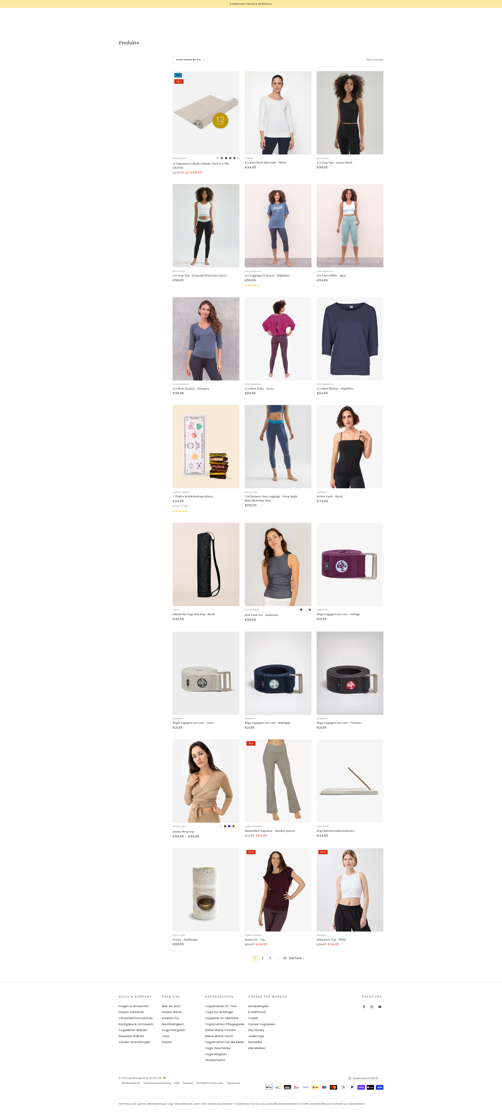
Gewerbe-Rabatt (131, 1036)
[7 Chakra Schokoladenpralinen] (206, 446)
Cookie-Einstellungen (135, 1042)
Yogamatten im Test (221, 1006)
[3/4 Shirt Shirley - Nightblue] (350, 338)
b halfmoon (257, 1012)
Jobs (165, 1036)
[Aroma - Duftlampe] (206, 889)
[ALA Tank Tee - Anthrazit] (278, 564)
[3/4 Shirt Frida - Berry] (278, 338)
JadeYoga (256, 1036)
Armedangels (258, 1006)
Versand (188, 1083)
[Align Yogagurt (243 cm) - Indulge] (350, 564)
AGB (176, 1083)
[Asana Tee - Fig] (278, 889)
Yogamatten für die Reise (224, 1042)
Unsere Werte (172, 1012)
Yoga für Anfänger (219, 1012)
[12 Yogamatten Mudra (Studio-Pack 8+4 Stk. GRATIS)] (206, 112)
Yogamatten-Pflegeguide (224, 1024)
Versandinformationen (136, 1018)
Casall (253, 1018)
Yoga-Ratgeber (174, 1030)
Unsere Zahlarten (131, 1012)
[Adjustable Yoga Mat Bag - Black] (206, 564)
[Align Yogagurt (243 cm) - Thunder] (350, 673)
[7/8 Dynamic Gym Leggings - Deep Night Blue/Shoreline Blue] (278, 446)
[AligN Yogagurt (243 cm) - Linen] (206, 673)
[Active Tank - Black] (350, 446)
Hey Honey (256, 1030)
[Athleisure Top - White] (350, 889)
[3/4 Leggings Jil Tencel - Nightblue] (278, 225)
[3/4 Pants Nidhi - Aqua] (350, 225)
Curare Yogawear (261, 1024)
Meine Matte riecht (219, 1036)
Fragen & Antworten (134, 1006)
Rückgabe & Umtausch (136, 1024)
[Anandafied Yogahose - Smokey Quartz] (278, 781)
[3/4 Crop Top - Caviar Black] (350, 112)
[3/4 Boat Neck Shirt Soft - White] (278, 112)
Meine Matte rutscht (220, 1030)
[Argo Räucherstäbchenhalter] (350, 781)
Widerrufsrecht (131, 1083)
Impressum (233, 1083)
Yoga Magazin (216, 1054)
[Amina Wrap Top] (206, 781)
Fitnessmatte (215, 1060)
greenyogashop (138, 1078)
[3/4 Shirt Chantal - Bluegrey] (206, 338)
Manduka (255, 1042)
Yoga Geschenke (218, 1048)
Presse (167, 1042)
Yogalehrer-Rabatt (133, 1030)
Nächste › (296, 958)
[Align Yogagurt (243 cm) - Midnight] (278, 673)
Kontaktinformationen (209, 1083)
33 (284, 958)
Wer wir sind (171, 1006)
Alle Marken (256, 1048)
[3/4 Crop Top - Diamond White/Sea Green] (206, 225)
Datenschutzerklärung (157, 1083)
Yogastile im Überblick (222, 1018)
